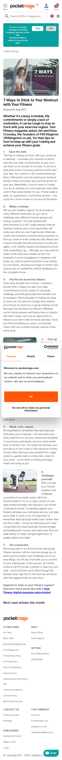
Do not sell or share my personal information (31, 409)
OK (31, 396)
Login (6, 747)
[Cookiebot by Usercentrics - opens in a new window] (44, 347)
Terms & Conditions (12, 689)
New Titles (8, 638)
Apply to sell (9, 742)
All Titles (7, 632)
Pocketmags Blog (12, 655)
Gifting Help (37, 659)
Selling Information (12, 736)
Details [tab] (31, 356)
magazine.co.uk (38, 726)
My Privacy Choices (12, 701)
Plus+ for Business (12, 667)
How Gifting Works (40, 653)
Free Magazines (11, 650)
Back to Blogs (12, 51)
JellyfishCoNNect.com (42, 732)
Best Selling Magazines (14, 644)
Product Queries (11, 715)
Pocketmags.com (39, 721)
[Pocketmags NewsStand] (21, 6)
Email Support (37, 638)
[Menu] (5, 6)
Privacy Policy (10, 673)
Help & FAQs (37, 632)
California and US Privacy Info (15, 681)
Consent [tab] (11, 356)
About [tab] (50, 356)
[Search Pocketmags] (7, 16)
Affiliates (7, 721)
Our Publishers (10, 661)
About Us (35, 715)
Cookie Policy (10, 695)
